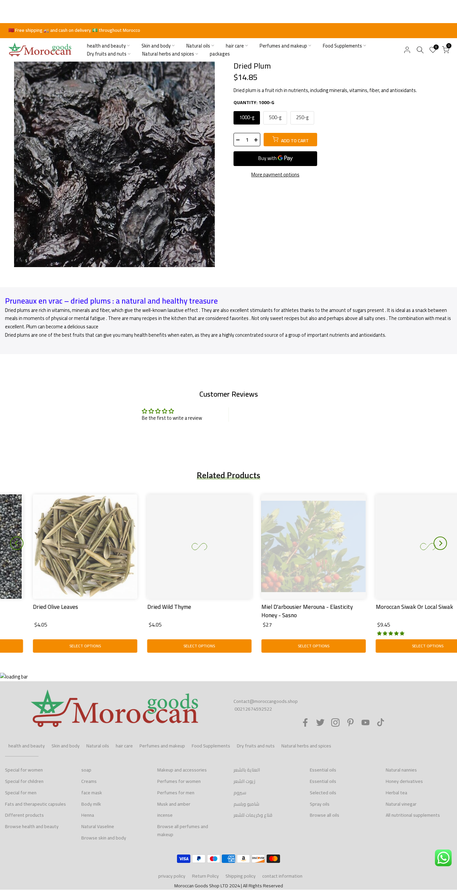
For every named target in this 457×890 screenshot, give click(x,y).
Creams (89, 781)
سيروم (240, 792)
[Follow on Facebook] (305, 722)
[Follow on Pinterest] (350, 722)
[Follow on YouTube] (365, 722)
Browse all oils (324, 815)
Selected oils (323, 792)
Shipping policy (240, 876)
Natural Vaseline (97, 826)
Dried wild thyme (141, 606)
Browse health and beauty (32, 826)
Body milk (91, 804)
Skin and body (156, 46)
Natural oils (198, 46)
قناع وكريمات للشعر (253, 815)
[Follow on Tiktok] (380, 722)
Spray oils (320, 804)
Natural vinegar (401, 804)
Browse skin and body (103, 837)
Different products (24, 815)
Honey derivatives (404, 781)
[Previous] (16, 543)
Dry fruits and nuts (106, 54)
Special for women (24, 769)
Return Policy (205, 876)
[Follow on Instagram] (335, 722)
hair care (235, 46)
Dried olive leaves (27, 606)
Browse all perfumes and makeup (182, 830)
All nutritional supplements (413, 815)
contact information (282, 876)
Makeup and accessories (182, 769)
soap (86, 769)
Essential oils (323, 769)
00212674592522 (253, 709)
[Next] (440, 543)
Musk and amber (173, 804)
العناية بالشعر (247, 769)
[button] (362, 632)
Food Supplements (342, 46)
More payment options (275, 175)
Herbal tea (396, 792)
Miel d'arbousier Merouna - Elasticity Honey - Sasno (279, 611)
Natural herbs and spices (168, 54)
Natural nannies (401, 769)
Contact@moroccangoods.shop (266, 701)
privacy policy (171, 876)
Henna (87, 815)
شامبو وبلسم (246, 804)
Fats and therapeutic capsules (35, 804)
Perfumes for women (179, 781)
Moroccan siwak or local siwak (386, 606)
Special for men (20, 792)
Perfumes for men (175, 792)
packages (220, 54)
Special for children (24, 781)
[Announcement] (228, 30)
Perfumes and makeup (283, 46)
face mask (91, 792)
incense (165, 815)
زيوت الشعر (244, 781)
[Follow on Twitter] (320, 722)
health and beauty (106, 46)
